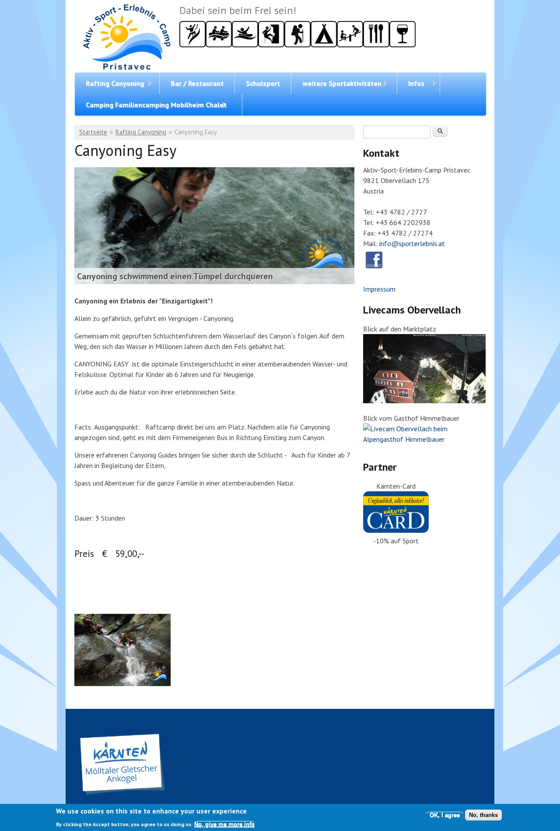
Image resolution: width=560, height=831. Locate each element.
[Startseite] (126, 38)
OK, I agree (445, 815)
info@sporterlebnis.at (412, 243)
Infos (416, 83)
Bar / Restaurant (197, 83)
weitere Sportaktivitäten (342, 83)
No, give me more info (224, 823)
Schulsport (263, 83)
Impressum (379, 289)
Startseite (93, 132)
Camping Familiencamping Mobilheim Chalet (156, 104)
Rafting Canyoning (115, 83)
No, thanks (483, 815)
